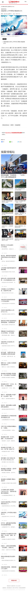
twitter (20, 141)
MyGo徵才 (18, 585)
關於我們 (13, 585)
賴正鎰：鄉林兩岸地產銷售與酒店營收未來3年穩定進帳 (8, 257)
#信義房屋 (17, 125)
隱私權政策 (9, 587)
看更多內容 (14, 580)
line (12, 141)
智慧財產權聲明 (22, 587)
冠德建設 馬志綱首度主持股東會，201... (9, 6)
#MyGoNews (5, 125)
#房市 (12, 125)
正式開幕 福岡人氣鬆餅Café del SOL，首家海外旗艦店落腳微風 (8, 491)
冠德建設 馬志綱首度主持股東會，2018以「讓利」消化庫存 (8, 535)
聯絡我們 (9, 585)
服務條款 (4, 587)
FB (3, 141)
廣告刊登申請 (15, 587)
